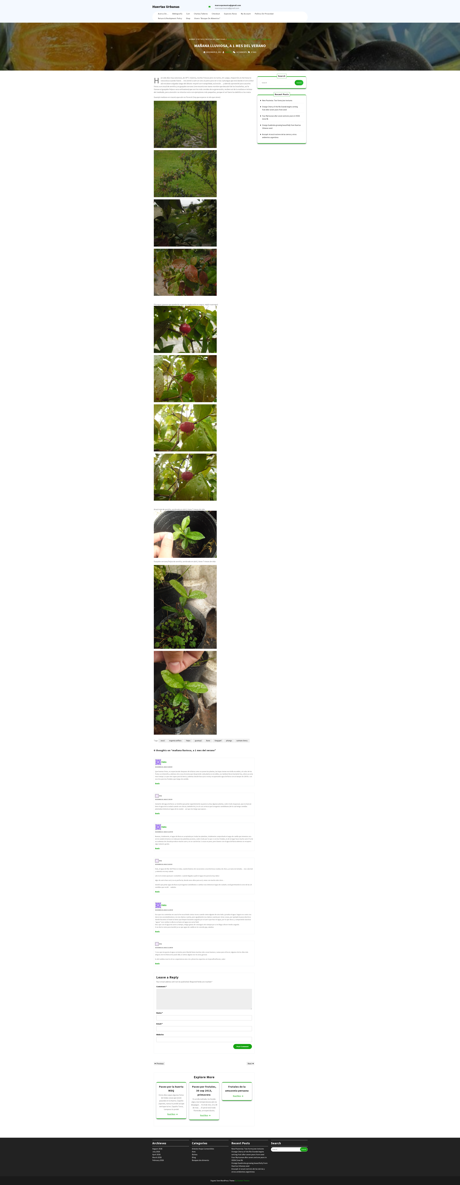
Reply (157, 783)
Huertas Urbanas (165, 6)
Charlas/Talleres (201, 14)
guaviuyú (198, 740)
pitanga (229, 740)
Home (192, 39)
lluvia (208, 740)
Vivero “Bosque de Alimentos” (207, 18)
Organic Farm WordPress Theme (230, 1180)
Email (159, 1024)
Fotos (200, 39)
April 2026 (156, 1154)
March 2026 (157, 1157)
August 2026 (157, 1149)
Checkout (216, 14)
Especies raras (230, 14)
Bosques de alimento (200, 1160)
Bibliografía (177, 14)
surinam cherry (241, 740)
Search (299, 83)
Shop (188, 18)
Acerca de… (163, 14)
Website (160, 1034)
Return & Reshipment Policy (170, 18)
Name (159, 1013)
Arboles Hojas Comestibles (203, 1149)
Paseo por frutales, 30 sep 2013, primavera (204, 1090)
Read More (171, 1114)
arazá (163, 740)
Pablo (164, 762)
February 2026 (158, 1160)
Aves (194, 1151)
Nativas (220, 39)
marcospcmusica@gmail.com (227, 8)
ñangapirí (218, 740)
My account (246, 14)
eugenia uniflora (175, 740)
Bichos (194, 1154)
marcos (228, 52)
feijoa (188, 740)
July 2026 (156, 1151)
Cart (188, 14)
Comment (161, 986)
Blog (194, 1157)
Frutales (210, 39)
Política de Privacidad (264, 14)
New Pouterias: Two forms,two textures (277, 100)
